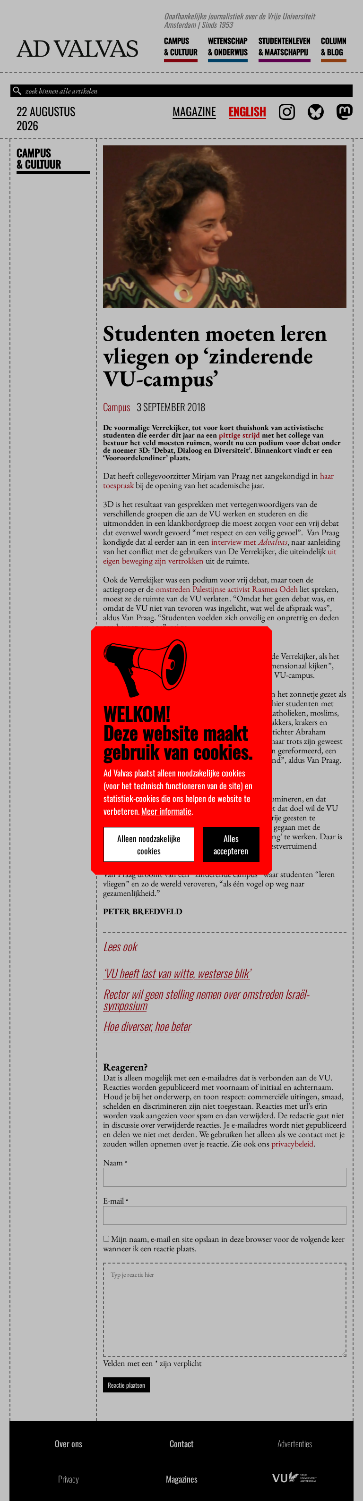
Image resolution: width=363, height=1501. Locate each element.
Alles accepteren (231, 844)
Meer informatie (166, 811)
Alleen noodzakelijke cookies (149, 844)
